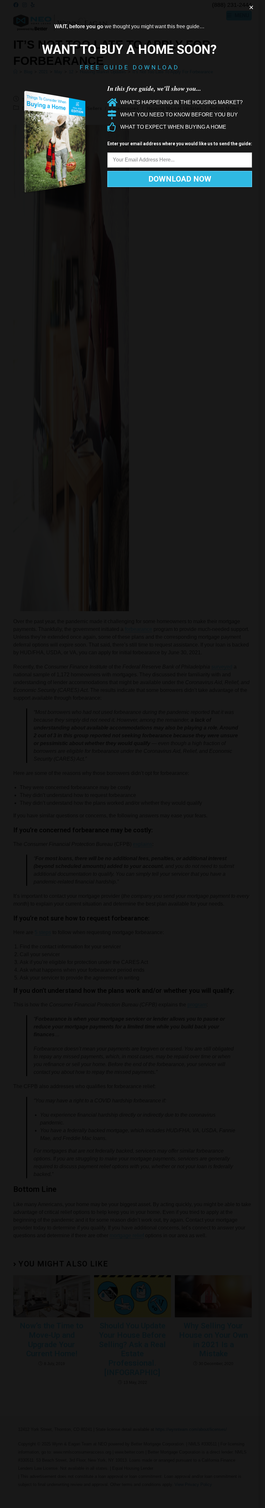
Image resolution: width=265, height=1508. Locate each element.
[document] (132, 754)
